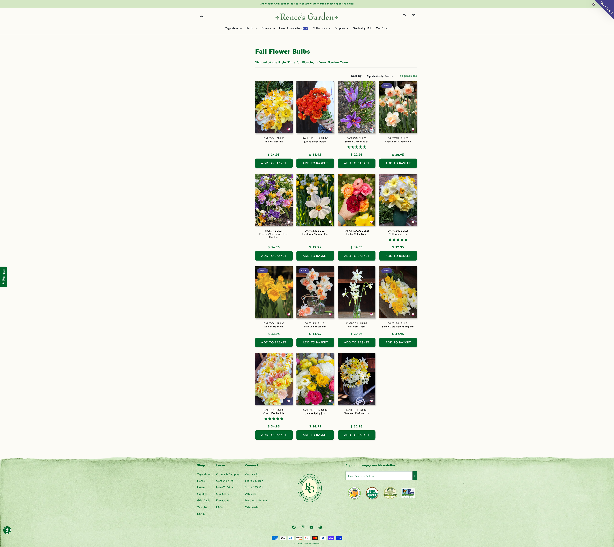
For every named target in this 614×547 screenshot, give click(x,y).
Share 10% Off (254, 487)
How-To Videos (226, 487)
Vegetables (203, 474)
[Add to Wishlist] (289, 129)
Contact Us (252, 474)
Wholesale (251, 507)
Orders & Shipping (227, 474)
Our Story (222, 493)
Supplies (202, 493)
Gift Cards (203, 500)
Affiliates (250, 493)
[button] (233, 28)
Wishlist (202, 507)
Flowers (202, 487)
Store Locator (254, 480)
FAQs (219, 507)
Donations (222, 500)
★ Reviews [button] (3, 277)
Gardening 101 (225, 480)
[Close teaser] (593, 4)
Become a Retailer (256, 500)
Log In (201, 513)
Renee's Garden (311, 543)
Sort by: (356, 76)
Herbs (201, 480)
